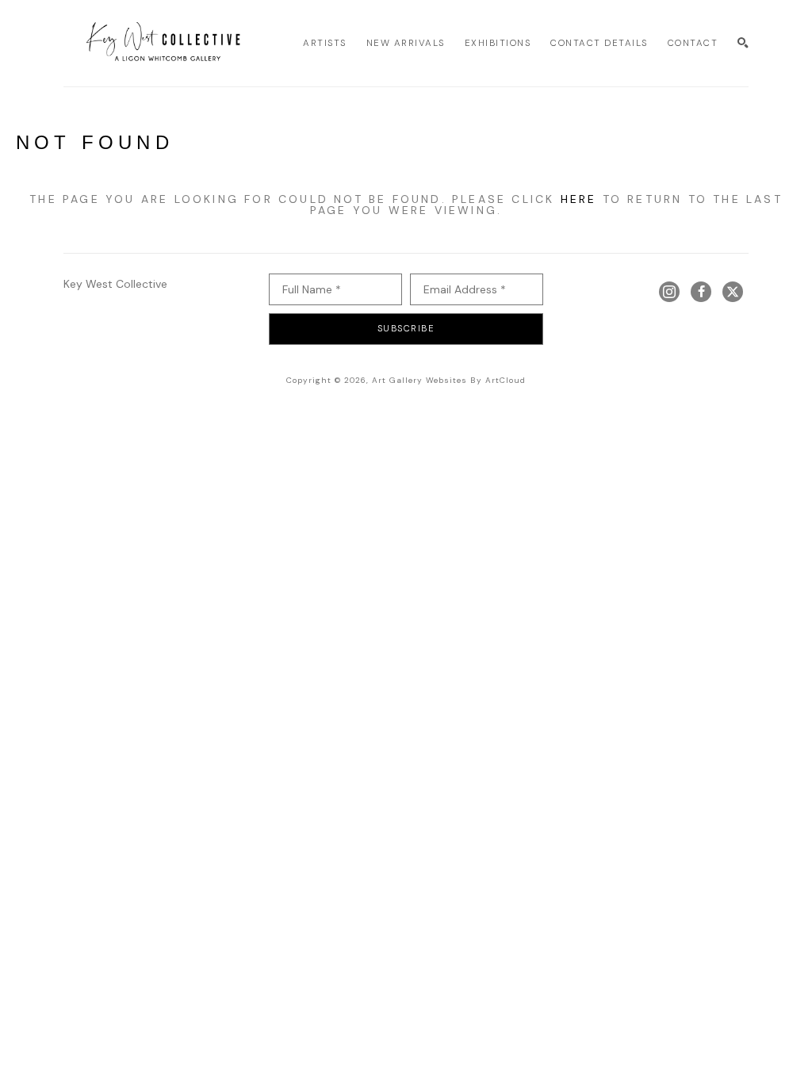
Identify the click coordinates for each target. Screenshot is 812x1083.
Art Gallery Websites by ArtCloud (449, 380)
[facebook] (701, 291)
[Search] (743, 42)
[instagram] (669, 291)
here (579, 199)
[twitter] (732, 291)
